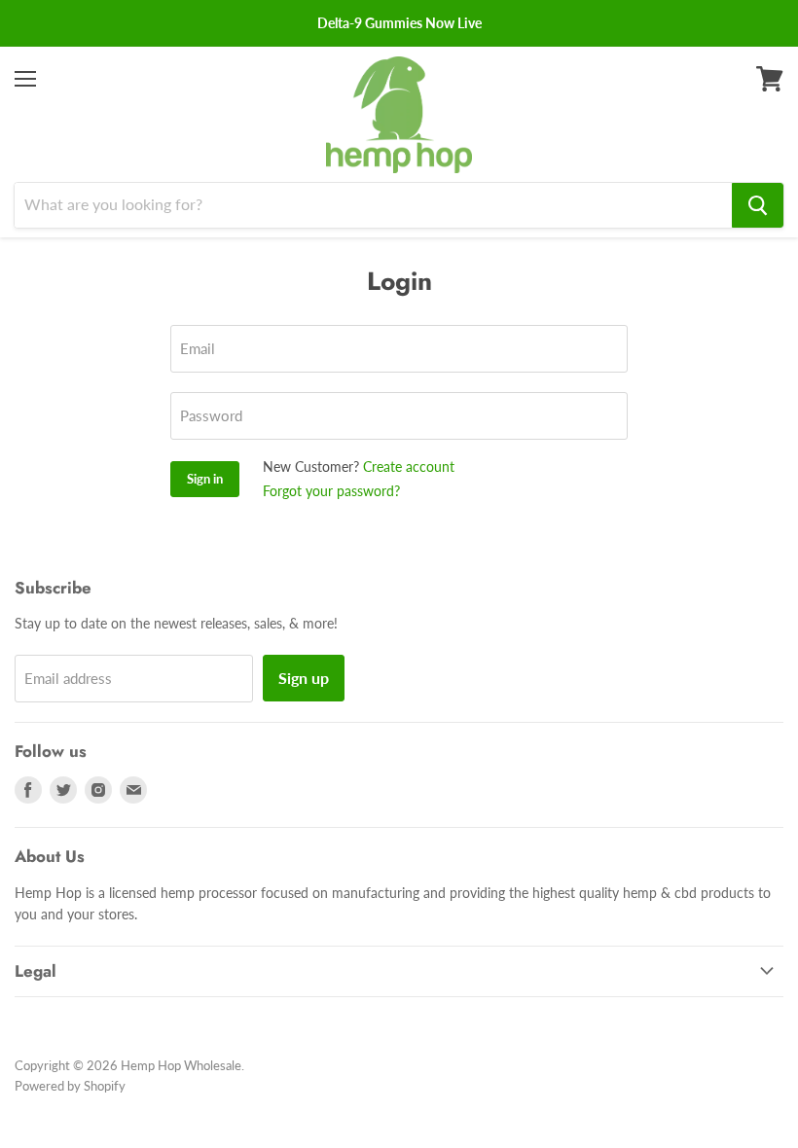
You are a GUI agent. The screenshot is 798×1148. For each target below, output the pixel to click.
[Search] (757, 205)
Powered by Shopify (70, 1086)
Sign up (303, 677)
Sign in (205, 478)
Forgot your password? (331, 491)
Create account (408, 466)
